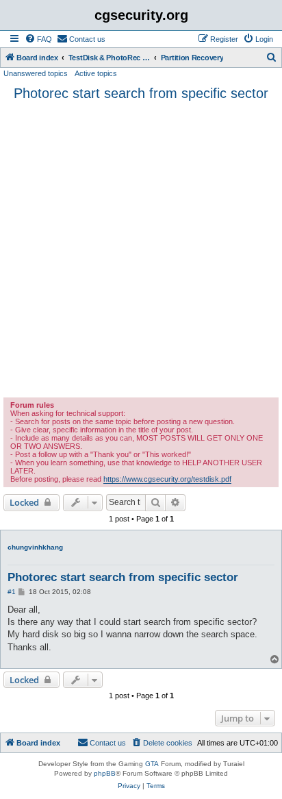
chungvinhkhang (35, 547)
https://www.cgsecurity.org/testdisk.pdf (167, 479)
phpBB (105, 773)
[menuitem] (38, 39)
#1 (12, 591)
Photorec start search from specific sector (141, 93)
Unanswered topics (35, 73)
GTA (152, 763)
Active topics (96, 73)
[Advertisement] (141, 249)
